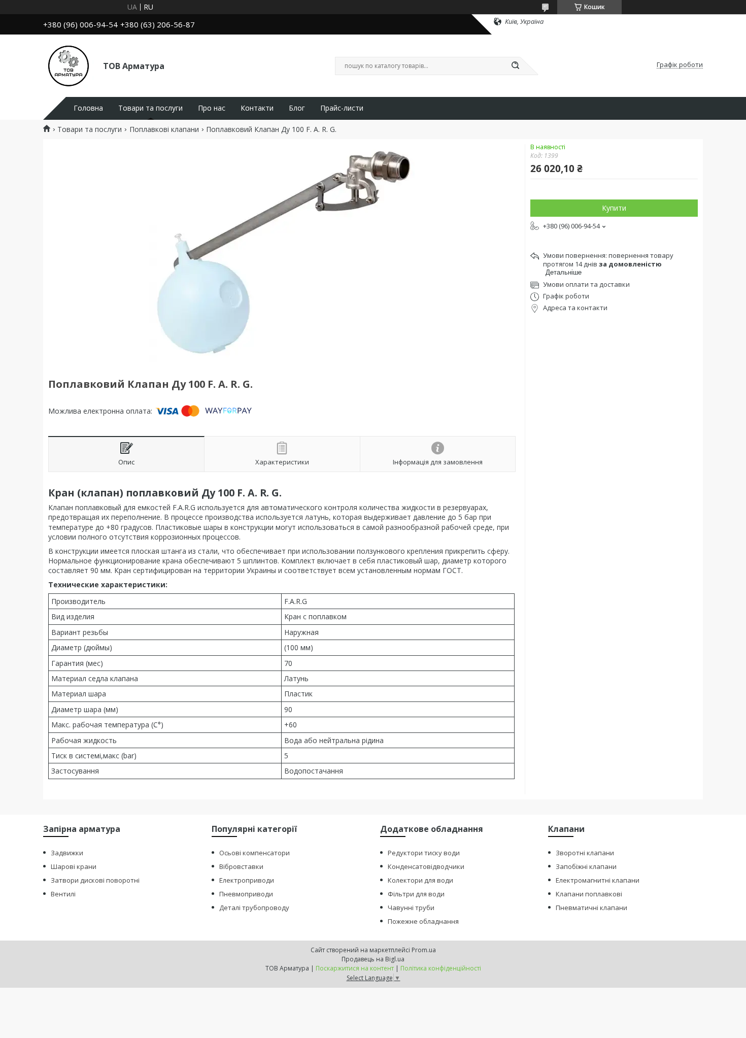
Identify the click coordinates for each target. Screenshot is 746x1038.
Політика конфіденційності (440, 968)
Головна (88, 108)
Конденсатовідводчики (426, 866)
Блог (297, 108)
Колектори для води (420, 880)
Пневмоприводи (246, 893)
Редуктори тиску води (424, 852)
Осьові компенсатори (254, 852)
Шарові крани (73, 866)
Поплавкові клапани (164, 129)
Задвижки (67, 852)
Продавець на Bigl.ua (373, 959)
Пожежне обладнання (423, 921)
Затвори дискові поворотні (95, 880)
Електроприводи (246, 880)
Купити (614, 208)
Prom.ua (424, 950)
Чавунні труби (411, 907)
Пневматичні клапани (591, 907)
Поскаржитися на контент (355, 968)
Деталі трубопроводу (254, 907)
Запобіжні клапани (586, 866)
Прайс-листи (341, 108)
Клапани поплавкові (589, 893)
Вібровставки (241, 866)
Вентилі (63, 893)
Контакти (257, 108)
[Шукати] (515, 66)
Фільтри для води (416, 893)
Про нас (211, 108)
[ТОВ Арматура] (68, 65)
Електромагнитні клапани (597, 880)
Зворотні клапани (585, 852)
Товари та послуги (150, 108)
